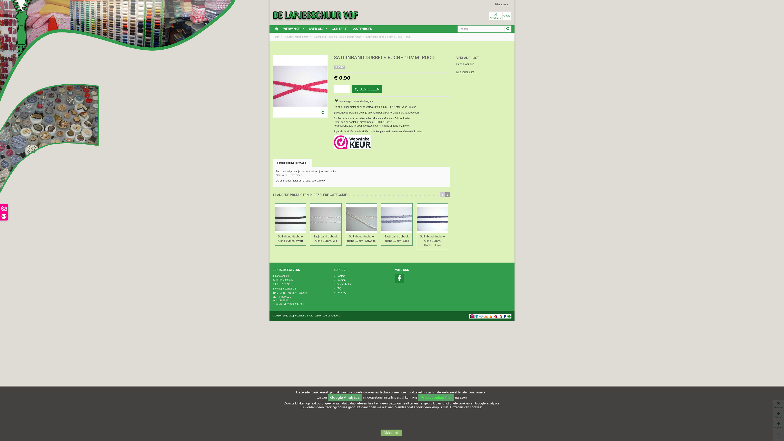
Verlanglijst (467, 58)
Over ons (316, 29)
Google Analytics (345, 397)
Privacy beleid (343, 284)
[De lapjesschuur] (315, 14)
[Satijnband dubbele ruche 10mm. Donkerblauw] (432, 218)
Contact (339, 29)
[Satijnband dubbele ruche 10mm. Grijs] (396, 218)
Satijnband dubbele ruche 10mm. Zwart (290, 238)
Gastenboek (362, 29)
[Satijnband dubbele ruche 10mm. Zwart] (290, 218)
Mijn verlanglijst (465, 72)
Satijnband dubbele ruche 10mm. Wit (325, 238)
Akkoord (391, 432)
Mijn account (502, 4)
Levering (340, 292)
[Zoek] (507, 29)
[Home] (277, 29)
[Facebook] (399, 278)
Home (276, 37)
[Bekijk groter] (323, 113)
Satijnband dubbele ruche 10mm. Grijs (396, 238)
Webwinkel (292, 29)
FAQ (337, 288)
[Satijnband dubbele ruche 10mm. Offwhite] (361, 218)
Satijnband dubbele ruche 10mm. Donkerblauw (432, 241)
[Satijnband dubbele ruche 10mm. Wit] (325, 218)
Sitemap (340, 280)
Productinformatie (292, 163)
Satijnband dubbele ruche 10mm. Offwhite (361, 238)
